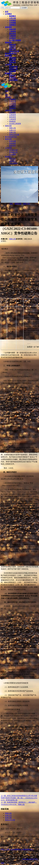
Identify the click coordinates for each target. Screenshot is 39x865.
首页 (11, 204)
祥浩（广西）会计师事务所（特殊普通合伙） (17, 849)
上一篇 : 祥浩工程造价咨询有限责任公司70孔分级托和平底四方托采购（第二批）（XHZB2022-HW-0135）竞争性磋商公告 (19, 798)
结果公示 (8, 815)
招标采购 (18, 204)
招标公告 (26, 204)
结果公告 (8, 818)
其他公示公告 (10, 820)
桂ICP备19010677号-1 (30, 859)
